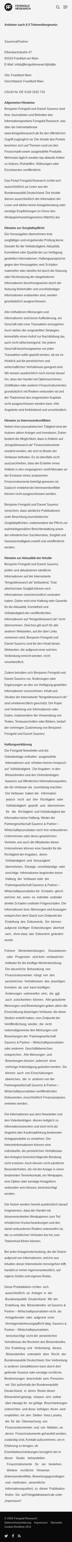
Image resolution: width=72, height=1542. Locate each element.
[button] (65, 7)
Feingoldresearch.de (40, 1494)
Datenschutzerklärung (17, 1522)
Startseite (55, 1522)
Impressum (40, 1522)
